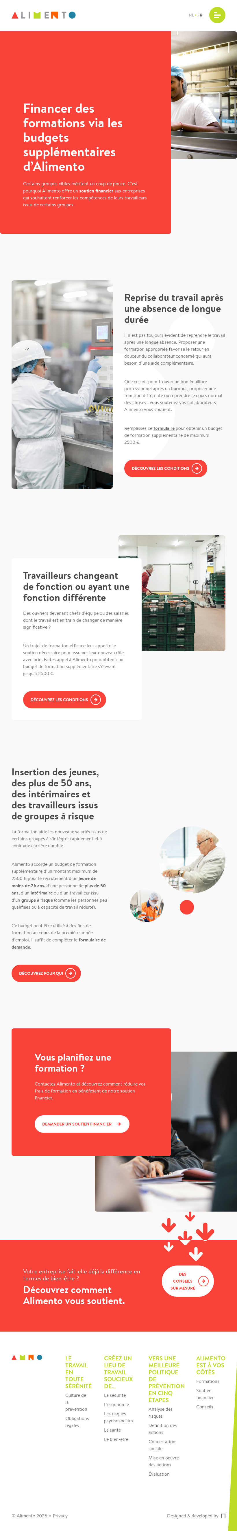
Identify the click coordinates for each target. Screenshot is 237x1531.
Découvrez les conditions (160, 468)
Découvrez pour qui (41, 973)
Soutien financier (205, 1394)
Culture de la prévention (76, 1402)
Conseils (204, 1407)
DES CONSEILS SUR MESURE (183, 1281)
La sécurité (115, 1395)
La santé (112, 1430)
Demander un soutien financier (77, 1124)
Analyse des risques (161, 1412)
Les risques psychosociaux (119, 1417)
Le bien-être (116, 1439)
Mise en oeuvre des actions (164, 1461)
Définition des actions (163, 1428)
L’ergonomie (116, 1404)
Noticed (223, 1516)
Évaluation (159, 1474)
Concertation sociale (162, 1445)
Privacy (60, 1516)
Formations (207, 1381)
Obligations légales (77, 1421)
